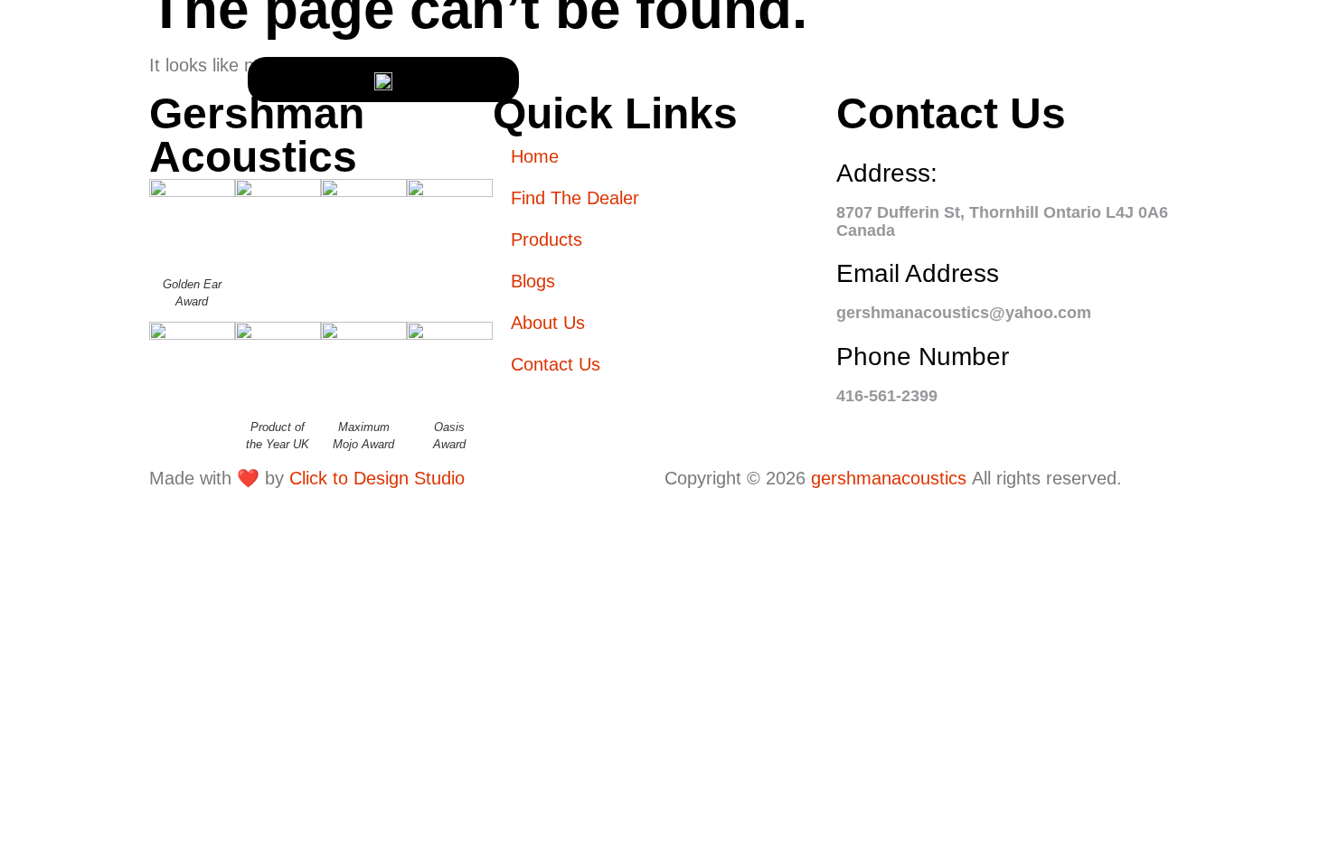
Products (98, 146)
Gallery (91, 181)
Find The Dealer (90, 103)
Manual (88, 322)
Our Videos (104, 287)
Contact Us (1197, 77)
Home (77, 60)
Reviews (90, 251)
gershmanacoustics (888, 478)
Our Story (100, 216)
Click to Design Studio (377, 478)
